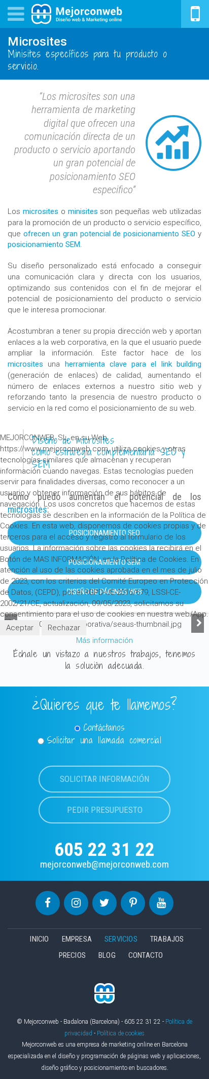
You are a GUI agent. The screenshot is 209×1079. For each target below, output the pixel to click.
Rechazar (64, 627)
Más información (104, 640)
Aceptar (19, 627)
